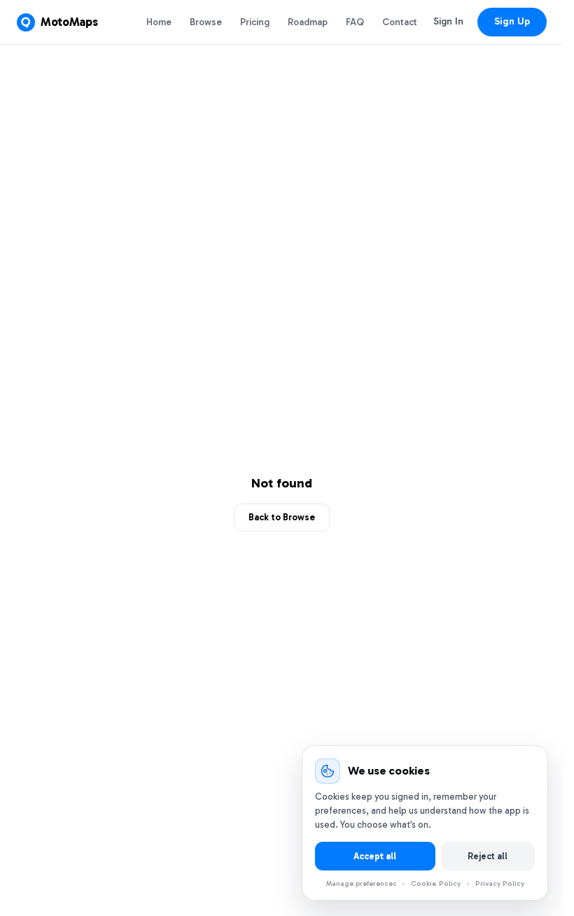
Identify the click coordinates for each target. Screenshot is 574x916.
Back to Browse (281, 517)
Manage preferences (361, 884)
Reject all (487, 856)
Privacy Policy (499, 883)
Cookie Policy (436, 883)
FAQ (355, 21)
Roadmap (308, 21)
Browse (206, 21)
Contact (399, 21)
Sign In (448, 21)
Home (159, 21)
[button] (57, 22)
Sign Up (512, 21)
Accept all (375, 856)
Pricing (255, 21)
